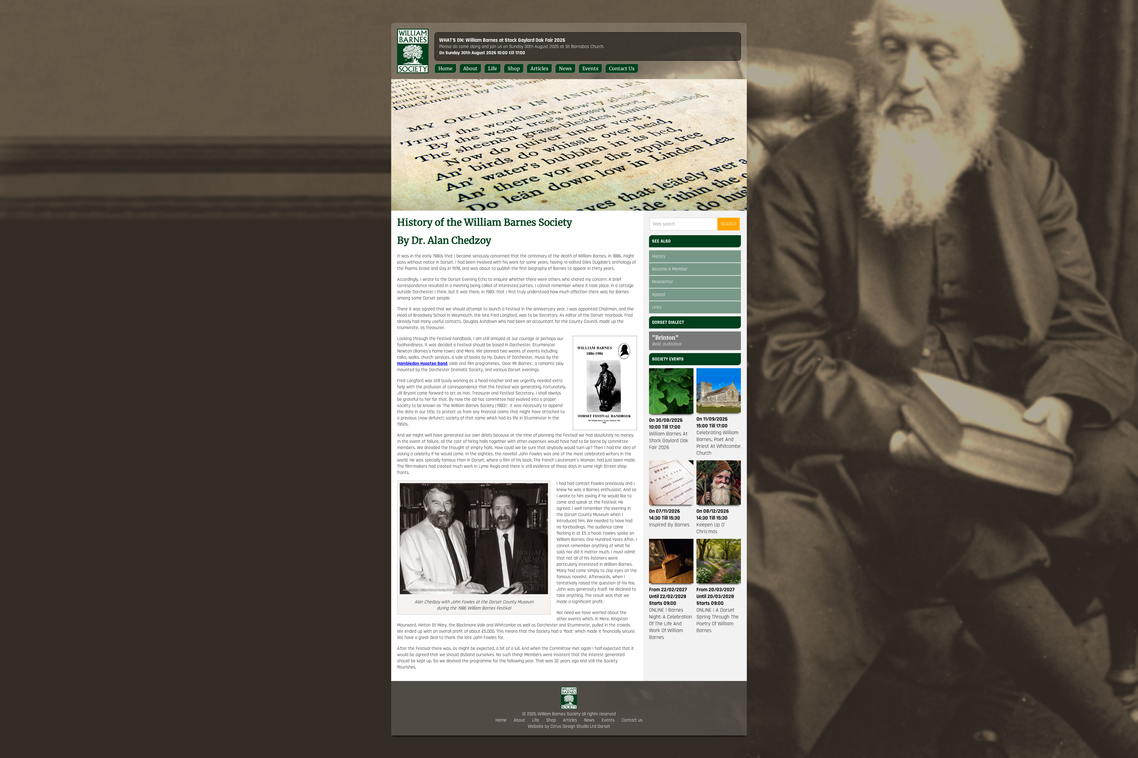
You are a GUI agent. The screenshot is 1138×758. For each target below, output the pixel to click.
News (565, 68)
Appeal (658, 294)
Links (656, 307)
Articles (539, 68)
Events (590, 68)
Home (445, 68)
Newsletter (662, 282)
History (658, 256)
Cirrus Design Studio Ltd (573, 726)
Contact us (621, 68)
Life (492, 68)
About (470, 68)
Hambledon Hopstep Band (422, 363)
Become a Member (670, 269)
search (728, 224)
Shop (514, 68)
